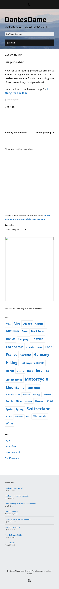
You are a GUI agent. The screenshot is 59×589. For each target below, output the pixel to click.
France (11, 354)
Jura (39, 370)
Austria (39, 323)
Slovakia (28, 401)
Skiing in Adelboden (17, 132)
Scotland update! (11, 512)
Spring (19, 409)
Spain (9, 409)
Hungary (20, 371)
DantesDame (26, 19)
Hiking (11, 362)
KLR (47, 371)
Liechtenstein (14, 379)
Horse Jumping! (44, 132)
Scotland (47, 394)
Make (17, 571)
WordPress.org (12, 458)
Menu (12, 42)
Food (48, 347)
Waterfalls (40, 416)
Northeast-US (13, 394)
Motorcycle (36, 379)
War (28, 416)
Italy (30, 370)
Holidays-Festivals (32, 363)
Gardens (25, 355)
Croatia (30, 347)
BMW (10, 338)
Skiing (19, 401)
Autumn (12, 331)
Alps (17, 323)
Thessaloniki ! (10, 543)
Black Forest (38, 331)
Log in (7, 440)
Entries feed (10, 446)
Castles (38, 339)
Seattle (9, 401)
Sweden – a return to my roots (17, 496)
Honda (10, 370)
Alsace (27, 323)
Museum (33, 388)
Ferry (39, 347)
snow (50, 400)
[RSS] (29, 4)
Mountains (15, 387)
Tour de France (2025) (13, 535)
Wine (9, 423)
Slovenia (39, 401)
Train (9, 416)
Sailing (36, 394)
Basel (25, 331)
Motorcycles (13, 99)
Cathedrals (14, 347)
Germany (41, 354)
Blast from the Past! (12, 527)
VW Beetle (19, 417)
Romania (26, 395)
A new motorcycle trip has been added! (20, 504)
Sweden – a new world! (13, 488)
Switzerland (38, 408)
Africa (8, 324)
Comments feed (12, 452)
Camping (23, 339)
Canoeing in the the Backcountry (18, 519)
